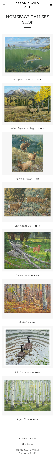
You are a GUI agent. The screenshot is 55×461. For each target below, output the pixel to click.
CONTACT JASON (27, 438)
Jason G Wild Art (27, 5)
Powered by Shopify (27, 453)
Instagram (28, 444)
